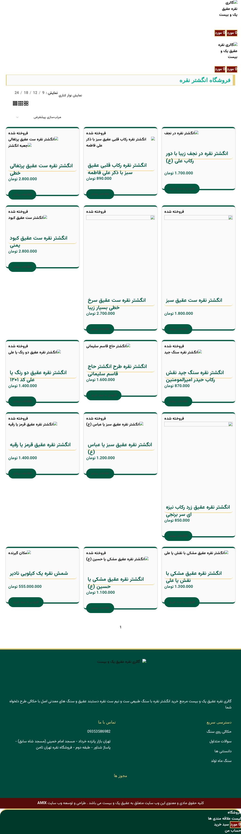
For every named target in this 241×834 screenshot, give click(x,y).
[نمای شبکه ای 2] (25, 105)
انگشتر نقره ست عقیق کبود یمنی (38, 242)
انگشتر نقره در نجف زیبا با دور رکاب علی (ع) (197, 157)
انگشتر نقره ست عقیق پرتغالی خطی (41, 170)
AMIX (42, 803)
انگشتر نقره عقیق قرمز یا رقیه (40, 445)
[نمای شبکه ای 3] (20, 105)
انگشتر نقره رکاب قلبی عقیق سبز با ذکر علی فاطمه (117, 169)
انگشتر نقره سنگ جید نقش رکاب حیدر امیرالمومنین (195, 376)
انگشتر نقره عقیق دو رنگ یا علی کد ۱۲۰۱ (38, 376)
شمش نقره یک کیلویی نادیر (39, 573)
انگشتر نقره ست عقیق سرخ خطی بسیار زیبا (117, 304)
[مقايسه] (195, 143)
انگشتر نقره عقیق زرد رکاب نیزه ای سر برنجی (198, 511)
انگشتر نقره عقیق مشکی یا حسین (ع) (116, 583)
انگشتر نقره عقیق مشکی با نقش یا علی (194, 577)
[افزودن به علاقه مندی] (170, 143)
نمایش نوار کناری (70, 95)
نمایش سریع (183, 143)
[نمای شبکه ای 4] (15, 105)
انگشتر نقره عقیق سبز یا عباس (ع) (120, 449)
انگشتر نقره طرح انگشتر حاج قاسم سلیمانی (117, 370)
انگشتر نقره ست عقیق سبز (194, 300)
